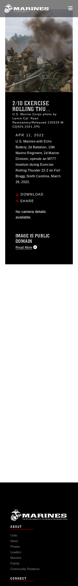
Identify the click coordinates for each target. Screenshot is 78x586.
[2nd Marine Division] (26, 8)
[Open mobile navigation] (70, 8)
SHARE (26, 201)
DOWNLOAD (31, 194)
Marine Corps (39, 515)
